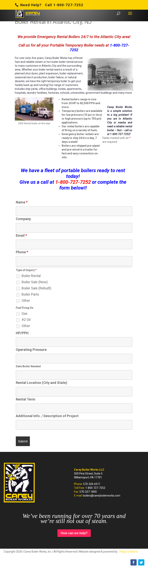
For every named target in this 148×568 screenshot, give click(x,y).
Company (23, 219)
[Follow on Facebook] (133, 562)
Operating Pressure (31, 350)
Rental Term (25, 399)
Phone (22, 252)
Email (21, 235)
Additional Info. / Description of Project (47, 416)
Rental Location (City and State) (41, 383)
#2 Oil (26, 320)
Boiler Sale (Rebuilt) (36, 288)
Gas (25, 313)
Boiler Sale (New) (35, 282)
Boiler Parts (30, 294)
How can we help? (74, 533)
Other (26, 301)
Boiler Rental (31, 276)
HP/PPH (22, 333)
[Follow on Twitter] (141, 562)
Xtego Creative (128, 551)
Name (22, 202)
